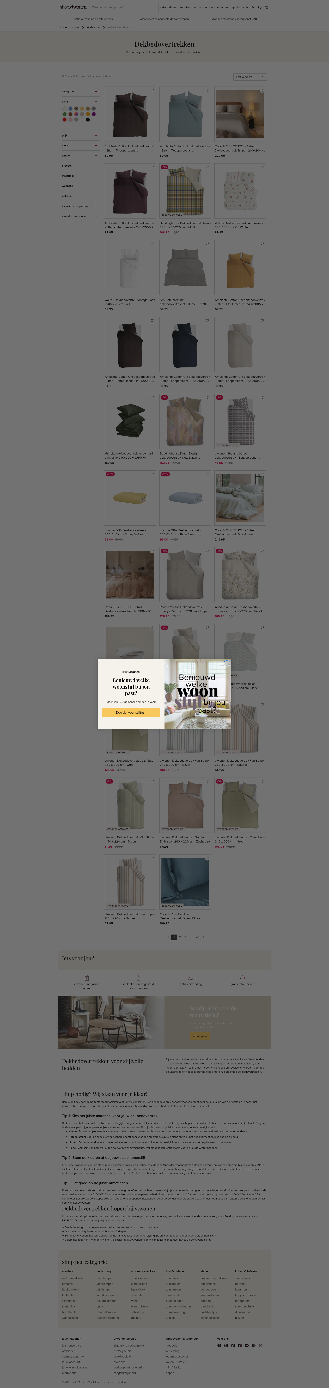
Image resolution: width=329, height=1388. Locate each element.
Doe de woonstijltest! (131, 713)
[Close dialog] (227, 663)
